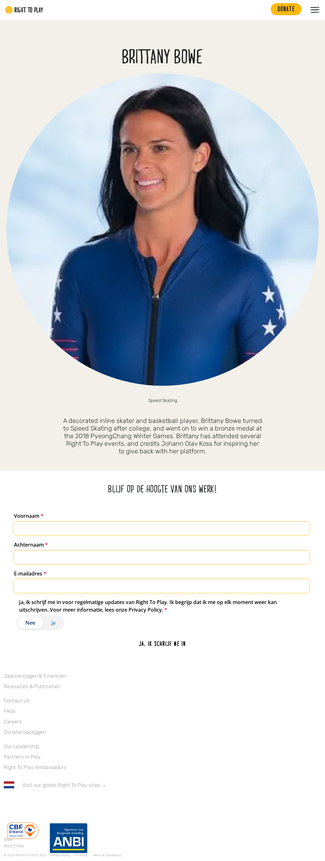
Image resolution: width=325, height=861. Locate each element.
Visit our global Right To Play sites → (64, 785)
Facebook (7, 803)
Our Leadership (21, 746)
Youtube (60, 803)
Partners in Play (22, 757)
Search (263, 10)
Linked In (47, 803)
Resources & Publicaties (32, 686)
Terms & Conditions (107, 855)
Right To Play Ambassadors (35, 767)
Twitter (20, 803)
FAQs (10, 711)
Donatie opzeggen (25, 732)
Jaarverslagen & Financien (35, 676)
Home (24, 10)
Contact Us (17, 701)
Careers (13, 722)
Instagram (33, 803)
